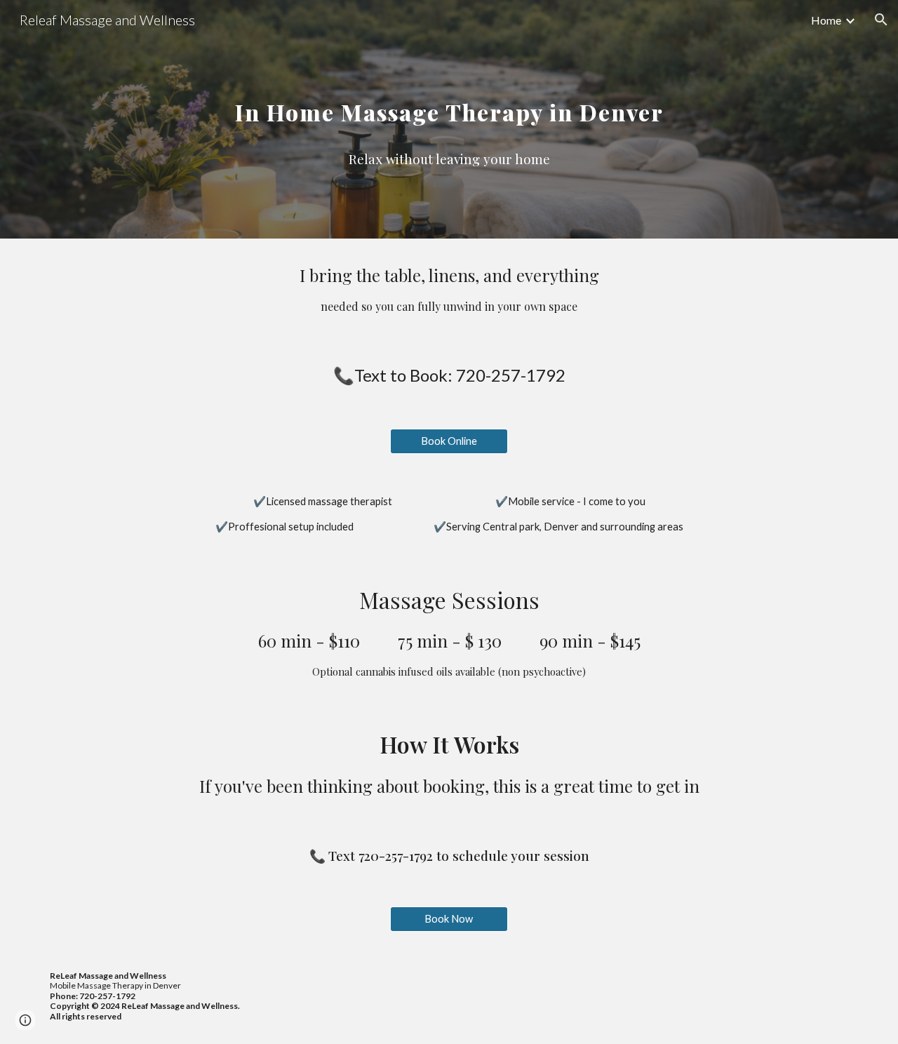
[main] (449, 98)
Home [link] (826, 20)
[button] (881, 19)
